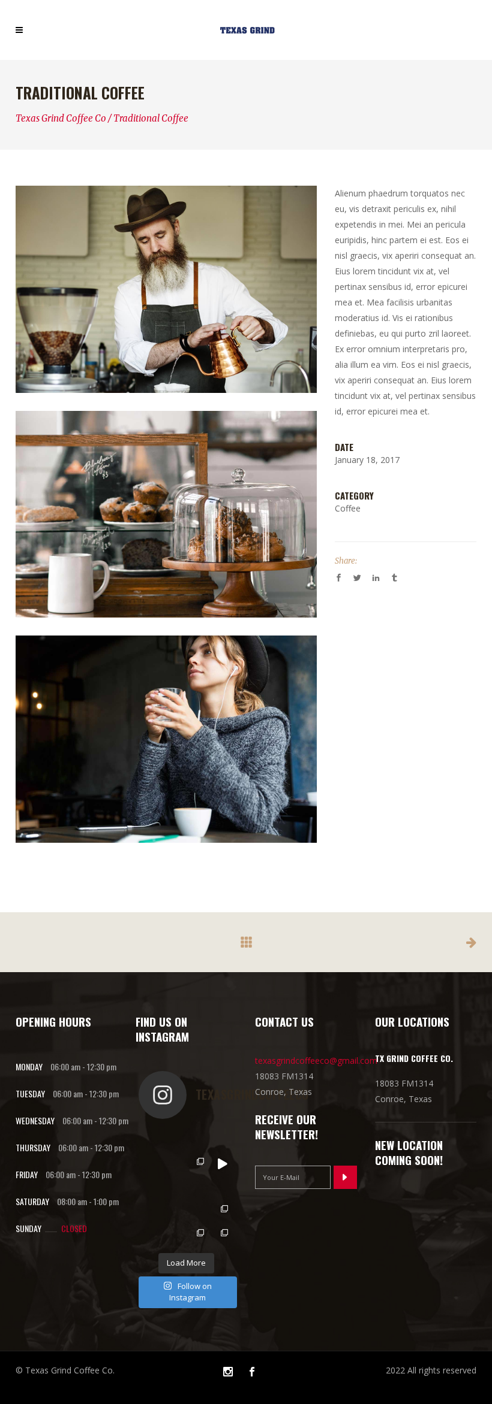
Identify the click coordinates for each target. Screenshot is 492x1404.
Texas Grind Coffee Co (61, 118)
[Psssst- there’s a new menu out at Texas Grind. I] (198, 1164)
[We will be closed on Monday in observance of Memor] (174, 1211)
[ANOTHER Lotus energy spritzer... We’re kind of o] (198, 1211)
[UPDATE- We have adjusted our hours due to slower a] (151, 1164)
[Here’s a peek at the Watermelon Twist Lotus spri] (174, 1164)
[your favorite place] (166, 514)
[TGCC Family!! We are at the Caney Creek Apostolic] (222, 1235)
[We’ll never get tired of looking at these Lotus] (151, 1235)
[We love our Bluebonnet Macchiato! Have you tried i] (174, 1140)
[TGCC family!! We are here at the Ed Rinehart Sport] (222, 1211)
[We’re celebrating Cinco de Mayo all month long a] (198, 1235)
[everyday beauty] (166, 739)
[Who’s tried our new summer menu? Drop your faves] (222, 1140)
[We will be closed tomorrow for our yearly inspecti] (198, 1187)
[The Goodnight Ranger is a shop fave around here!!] (174, 1187)
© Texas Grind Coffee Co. (65, 1370)
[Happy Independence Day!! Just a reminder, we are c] (151, 1187)
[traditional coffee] (166, 289)
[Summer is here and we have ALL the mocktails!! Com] (222, 1187)
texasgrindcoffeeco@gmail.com (316, 1060)
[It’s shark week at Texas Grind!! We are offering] (198, 1140)
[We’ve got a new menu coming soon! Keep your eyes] (222, 1164)
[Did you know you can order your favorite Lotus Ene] (174, 1235)
